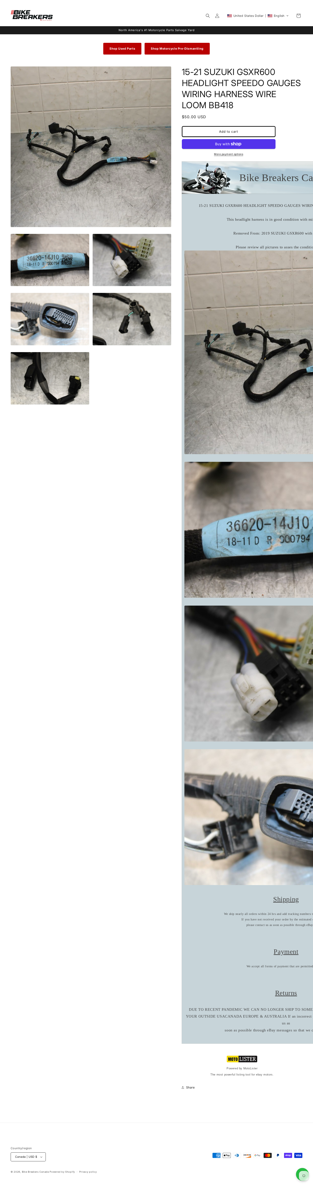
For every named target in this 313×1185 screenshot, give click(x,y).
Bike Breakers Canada (35, 1171)
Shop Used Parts (122, 48)
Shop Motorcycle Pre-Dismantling (177, 48)
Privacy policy (88, 1171)
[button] (207, 15)
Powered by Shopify (62, 1171)
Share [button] (190, 1087)
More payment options (228, 154)
